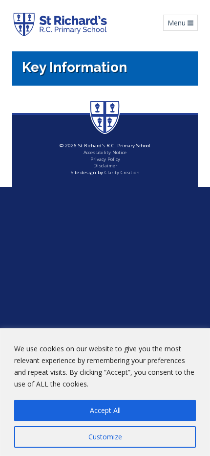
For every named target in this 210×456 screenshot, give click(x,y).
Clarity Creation (122, 172)
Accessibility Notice (105, 152)
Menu (182, 22)
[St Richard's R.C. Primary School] (59, 24)
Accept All (105, 410)
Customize (105, 436)
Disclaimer (105, 165)
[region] (105, 392)
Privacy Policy (105, 159)
